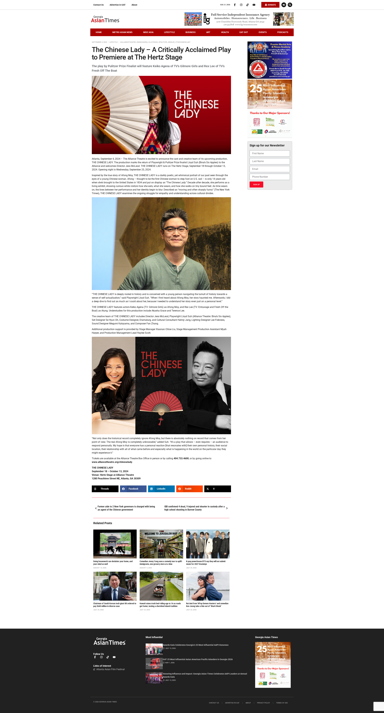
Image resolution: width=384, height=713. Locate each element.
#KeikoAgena (142, 42)
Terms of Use (282, 703)
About (134, 5)
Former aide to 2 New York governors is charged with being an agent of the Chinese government (126, 508)
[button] (290, 5)
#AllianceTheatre (128, 42)
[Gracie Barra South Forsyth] (270, 78)
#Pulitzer (163, 42)
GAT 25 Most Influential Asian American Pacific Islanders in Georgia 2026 (198, 659)
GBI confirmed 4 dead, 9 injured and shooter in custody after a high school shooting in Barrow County (194, 508)
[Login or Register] (283, 4)
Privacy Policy (263, 703)
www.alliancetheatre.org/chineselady (112, 462)
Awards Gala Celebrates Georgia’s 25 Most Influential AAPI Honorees (195, 645)
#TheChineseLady (182, 42)
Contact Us (98, 5)
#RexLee (171, 42)
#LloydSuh (153, 42)
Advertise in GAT (118, 5)
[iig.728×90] (239, 25)
